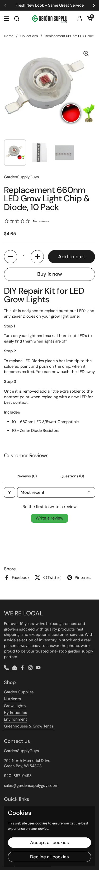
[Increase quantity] (37, 256)
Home (8, 36)
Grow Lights (15, 705)
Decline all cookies (49, 857)
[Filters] (9, 492)
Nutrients (12, 699)
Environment (15, 719)
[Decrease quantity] (10, 256)
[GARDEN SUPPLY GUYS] (49, 18)
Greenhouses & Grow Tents (28, 726)
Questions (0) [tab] (72, 476)
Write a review (49, 518)
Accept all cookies (49, 842)
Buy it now (49, 274)
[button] (89, 18)
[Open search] (16, 18)
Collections (29, 36)
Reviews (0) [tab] (27, 476)
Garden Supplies (19, 692)
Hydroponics (15, 712)
